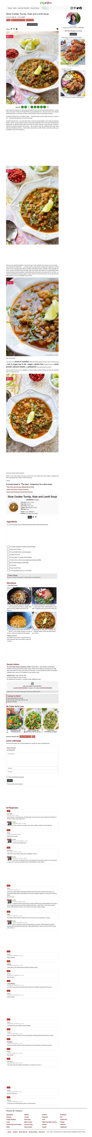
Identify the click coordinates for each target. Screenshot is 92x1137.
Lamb (8, 1122)
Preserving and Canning (13, 1124)
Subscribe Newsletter (23, 8)
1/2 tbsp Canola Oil (15, 554)
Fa (48, 107)
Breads (44, 1114)
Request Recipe (35, 8)
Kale (33, 736)
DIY (61, 1117)
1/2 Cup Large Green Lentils (29, 524)
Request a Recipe (12, 701)
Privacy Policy (33, 1132)
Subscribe (73, 34)
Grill (43, 1119)
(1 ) (32, 500)
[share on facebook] (14, 29)
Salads (44, 1124)
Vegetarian (63, 1127)
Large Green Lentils (25, 736)
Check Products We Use (14, 700)
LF (32, 107)
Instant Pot (63, 1119)
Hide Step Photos (13, 585)
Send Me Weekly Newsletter (16, 777)
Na (35, 107)
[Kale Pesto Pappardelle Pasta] (50, 720)
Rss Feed (42, 1132)
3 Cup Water (13, 565)
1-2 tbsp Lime (25, 560)
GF (26, 107)
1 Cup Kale (22, 546)
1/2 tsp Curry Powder (15, 549)
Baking (26, 1114)
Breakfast (63, 1114)
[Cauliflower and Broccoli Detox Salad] (32, 720)
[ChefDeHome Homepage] (46, 3)
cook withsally (11, 983)
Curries (26, 1117)
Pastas (62, 1122)
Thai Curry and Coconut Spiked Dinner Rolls (20, 487)
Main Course (28, 1122)
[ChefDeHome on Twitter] (77, 8)
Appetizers (9, 1114)
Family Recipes (11, 1119)
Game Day (27, 1119)
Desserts (45, 1117)
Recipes (10, 8)
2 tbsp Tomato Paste (15, 568)
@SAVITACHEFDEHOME (21, 688)
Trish (8, 914)
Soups (8, 20)
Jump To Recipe (32, 24)
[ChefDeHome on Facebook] (80, 8)
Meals (15, 8)
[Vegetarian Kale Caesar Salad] (15, 720)
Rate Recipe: (11, 748)
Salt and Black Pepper (19, 562)
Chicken (8, 1117)
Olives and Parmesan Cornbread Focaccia (20, 492)
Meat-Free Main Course (18, 20)
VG (41, 107)
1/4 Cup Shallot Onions (20, 552)
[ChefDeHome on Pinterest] (74, 8)
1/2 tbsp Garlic (21, 557)
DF (22, 107)
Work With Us (23, 1132)
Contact (15, 1132)
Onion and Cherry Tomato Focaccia (17, 489)
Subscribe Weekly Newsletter (15, 698)
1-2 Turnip (20, 570)
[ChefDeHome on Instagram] (72, 8)
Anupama (9, 1042)
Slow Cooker (29, 20)
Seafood (62, 1124)
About (9, 1132)
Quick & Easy (28, 1124)
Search (46, 8)
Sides (8, 1127)
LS (38, 107)
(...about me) (80, 27)
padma (9, 964)
